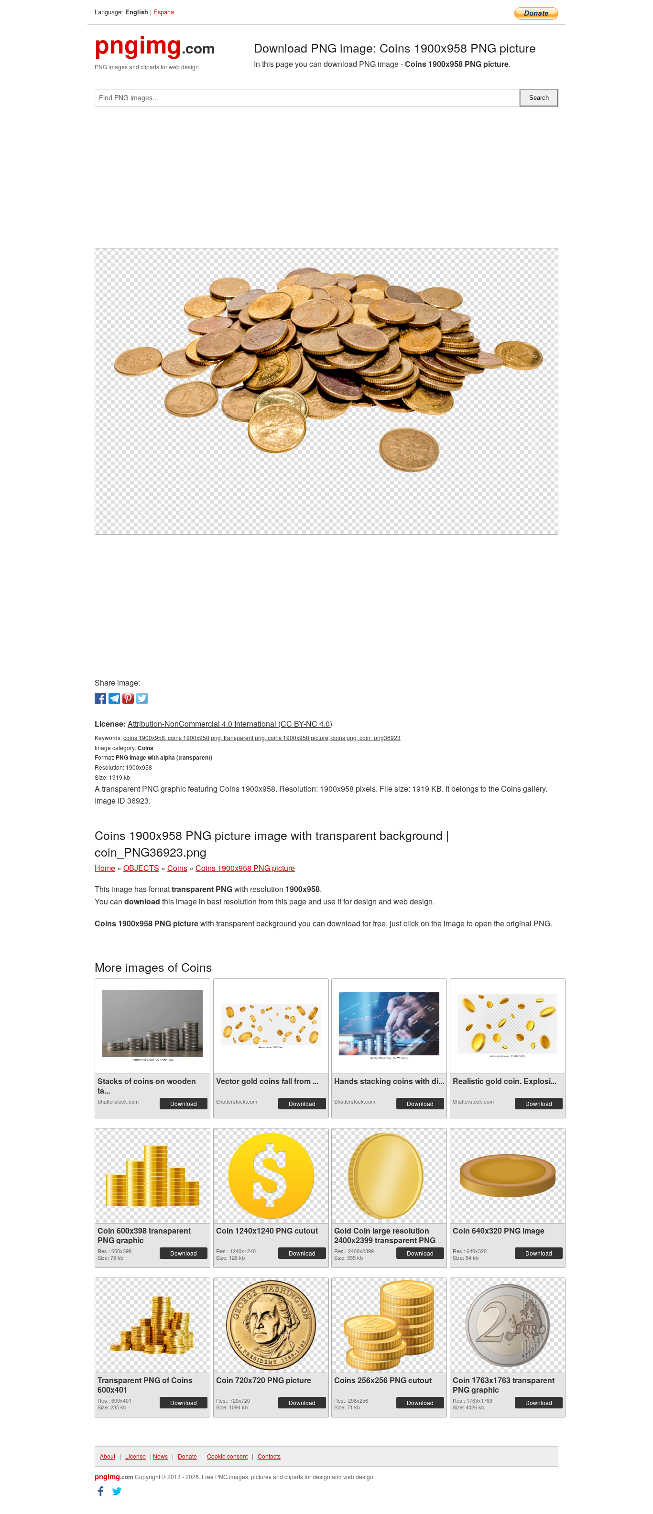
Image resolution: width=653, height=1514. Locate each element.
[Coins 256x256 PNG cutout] (389, 1325)
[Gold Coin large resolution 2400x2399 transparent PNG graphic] (389, 1175)
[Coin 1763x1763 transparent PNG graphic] (507, 1325)
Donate (187, 1456)
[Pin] (128, 698)
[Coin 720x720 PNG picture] (271, 1325)
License (135, 1456)
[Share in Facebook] (100, 698)
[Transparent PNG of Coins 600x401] (152, 1325)
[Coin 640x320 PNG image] (507, 1176)
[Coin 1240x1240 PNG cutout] (271, 1175)
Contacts (269, 1456)
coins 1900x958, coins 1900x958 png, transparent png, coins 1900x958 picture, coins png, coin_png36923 (262, 737)
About (107, 1456)
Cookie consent (227, 1456)
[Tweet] (142, 698)
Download (183, 1103)
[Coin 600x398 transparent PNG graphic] (152, 1175)
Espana (163, 11)
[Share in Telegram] (114, 698)
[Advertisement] (326, 181)
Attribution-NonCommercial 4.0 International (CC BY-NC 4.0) (230, 723)
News (160, 1456)
